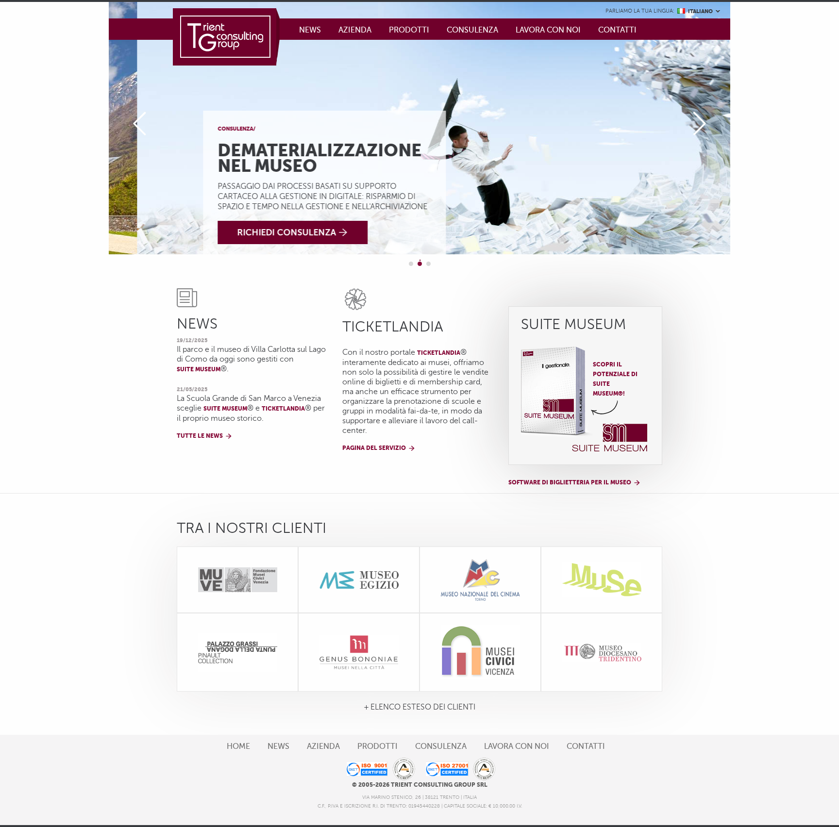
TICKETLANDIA (438, 352)
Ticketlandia (283, 408)
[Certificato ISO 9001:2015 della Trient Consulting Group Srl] (379, 769)
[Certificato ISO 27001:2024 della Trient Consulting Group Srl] (460, 769)
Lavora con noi (548, 30)
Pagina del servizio (374, 448)
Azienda (354, 30)
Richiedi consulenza (258, 232)
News (310, 30)
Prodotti (409, 30)
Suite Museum (198, 369)
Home (238, 746)
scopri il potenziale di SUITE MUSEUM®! (615, 379)
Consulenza (472, 30)
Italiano (693, 13)
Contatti (617, 30)
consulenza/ (208, 129)
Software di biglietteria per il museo (569, 482)
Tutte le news (200, 435)
